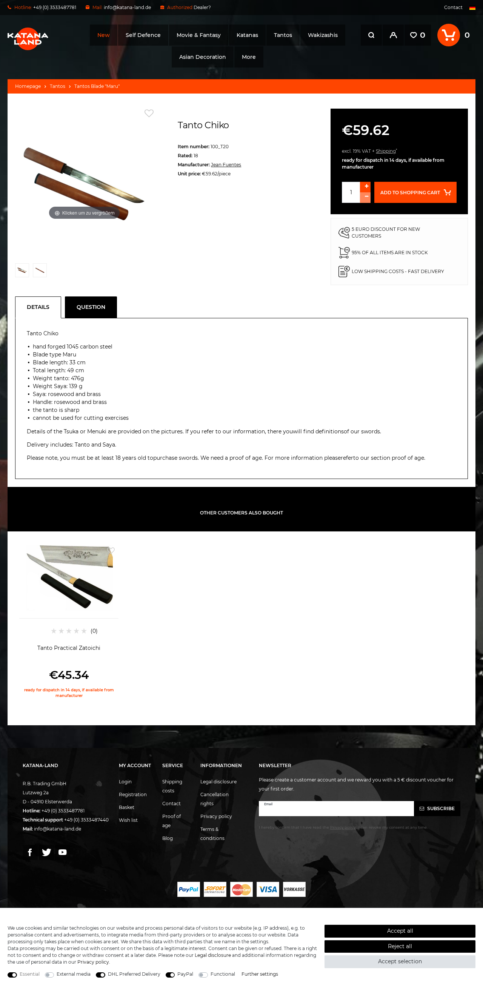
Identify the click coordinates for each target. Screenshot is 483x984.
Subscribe (440, 808)
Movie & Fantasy (199, 35)
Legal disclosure (218, 781)
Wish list (128, 820)
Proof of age (171, 821)
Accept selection (400, 961)
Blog (167, 838)
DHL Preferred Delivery (134, 974)
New (103, 35)
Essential (30, 974)
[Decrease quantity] (365, 197)
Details (38, 307)
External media (74, 974)
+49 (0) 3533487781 (63, 811)
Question (91, 307)
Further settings (260, 974)
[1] (22, 272)
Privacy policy (216, 816)
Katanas (247, 35)
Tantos (283, 35)
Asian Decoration (202, 57)
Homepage (28, 86)
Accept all (400, 930)
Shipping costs (172, 786)
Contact (453, 7)
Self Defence (143, 35)
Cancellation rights (214, 799)
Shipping (386, 151)
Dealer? (202, 7)
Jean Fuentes (226, 164)
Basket (126, 807)
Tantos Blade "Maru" (97, 86)
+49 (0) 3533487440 (86, 820)
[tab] (40, 307)
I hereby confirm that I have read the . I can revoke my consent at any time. (343, 827)
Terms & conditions (212, 833)
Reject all (400, 946)
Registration (133, 794)
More (249, 57)
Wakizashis (323, 35)
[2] (40, 272)
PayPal (185, 974)
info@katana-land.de (127, 7)
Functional (223, 974)
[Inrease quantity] (365, 187)
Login (125, 781)
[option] (68, 620)
